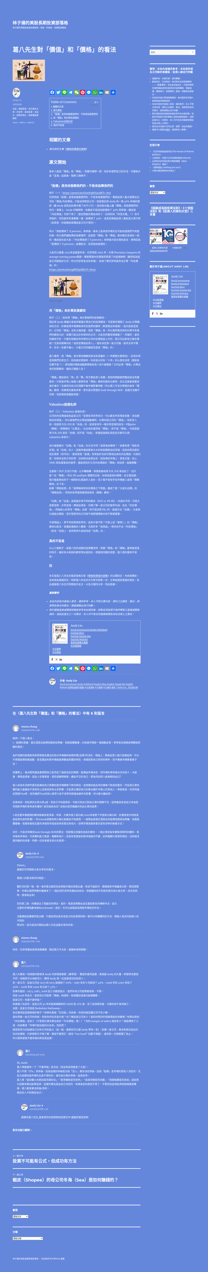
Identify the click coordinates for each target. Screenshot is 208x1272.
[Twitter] (56, 659)
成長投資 (28, 112)
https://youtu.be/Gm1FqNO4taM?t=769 (87, 192)
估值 (15, 108)
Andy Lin (17, 100)
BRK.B (31, 122)
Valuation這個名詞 (62, 121)
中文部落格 (76, 645)
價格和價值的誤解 (76, 149)
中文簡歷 (56, 649)
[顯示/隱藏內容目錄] (94, 102)
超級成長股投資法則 (166, 208)
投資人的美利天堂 (175, 211)
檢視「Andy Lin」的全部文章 (124, 687)
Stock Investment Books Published (89, 629)
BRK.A (23, 122)
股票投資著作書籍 (79, 642)
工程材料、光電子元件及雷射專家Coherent (171, 158)
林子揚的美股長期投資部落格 (40, 22)
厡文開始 (57, 110)
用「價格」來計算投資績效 (66, 117)
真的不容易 (58, 125)
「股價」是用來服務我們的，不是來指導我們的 (75, 114)
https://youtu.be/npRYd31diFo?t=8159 (72, 269)
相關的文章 (58, 106)
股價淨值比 (21, 115)
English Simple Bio (81, 636)
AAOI (15, 122)
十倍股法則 (177, 248)
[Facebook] (52, 659)
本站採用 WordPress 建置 (53, 1258)
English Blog (77, 633)
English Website (79, 639)
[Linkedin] (60, 659)
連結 (168, 129)
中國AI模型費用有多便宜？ (164, 170)
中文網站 (56, 652)
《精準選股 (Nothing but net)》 (167, 167)
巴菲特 (20, 112)
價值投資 (22, 108)
